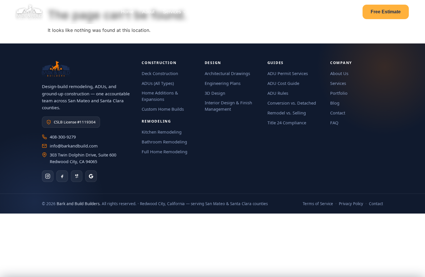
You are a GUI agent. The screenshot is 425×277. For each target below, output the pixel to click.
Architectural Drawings (227, 73)
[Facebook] (62, 176)
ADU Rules (277, 93)
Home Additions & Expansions (160, 96)
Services (172, 11)
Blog (290, 11)
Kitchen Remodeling (162, 132)
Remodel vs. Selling (286, 113)
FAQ (334, 122)
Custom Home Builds (163, 109)
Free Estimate (386, 11)
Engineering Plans (223, 83)
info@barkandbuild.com (74, 146)
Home (127, 11)
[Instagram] (47, 176)
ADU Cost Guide (283, 83)
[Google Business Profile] (91, 176)
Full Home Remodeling (164, 151)
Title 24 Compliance (286, 122)
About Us (339, 73)
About (148, 11)
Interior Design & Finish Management (228, 106)
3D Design (215, 93)
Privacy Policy (351, 203)
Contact (269, 11)
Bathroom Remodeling (164, 142)
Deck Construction (160, 73)
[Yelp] (76, 176)
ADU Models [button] (234, 11)
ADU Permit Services (287, 73)
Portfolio (203, 11)
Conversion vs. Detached (291, 103)
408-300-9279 (63, 137)
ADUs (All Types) (158, 83)
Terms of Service (318, 203)
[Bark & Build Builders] (29, 12)
